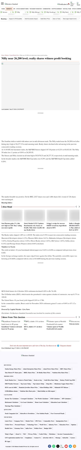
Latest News (8, 421)
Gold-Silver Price (45, 18)
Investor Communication (65, 434)
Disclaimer (52, 434)
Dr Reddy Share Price (43, 373)
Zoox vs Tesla (56, 18)
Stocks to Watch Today (25, 380)
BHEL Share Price (29, 373)
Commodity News (48, 421)
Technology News (32, 425)
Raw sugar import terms (70, 18)
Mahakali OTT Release (61, 387)
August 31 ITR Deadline (15, 18)
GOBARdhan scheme (11, 391)
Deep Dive (49, 384)
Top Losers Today (26, 384)
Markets (9, 8)
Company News (18, 421)
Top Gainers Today (38, 384)
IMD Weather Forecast (11, 384)
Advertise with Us (48, 438)
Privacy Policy (32, 434)
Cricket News (9, 425)
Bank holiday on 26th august (46, 391)
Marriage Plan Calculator (12, 406)
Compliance (28, 438)
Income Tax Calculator (12, 399)
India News (29, 428)
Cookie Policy (43, 434)
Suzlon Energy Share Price (13, 369)
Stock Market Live (10, 380)
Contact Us (37, 438)
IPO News (38, 421)
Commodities (46, 8)
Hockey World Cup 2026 (67, 380)
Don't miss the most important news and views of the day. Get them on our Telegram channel (40, 346)
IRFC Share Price (65, 369)
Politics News (38, 428)
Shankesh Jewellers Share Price (28, 387)
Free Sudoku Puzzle (43, 413)
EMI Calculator (55, 399)
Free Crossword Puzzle (57, 413)
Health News (8, 428)
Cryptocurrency (56, 8)
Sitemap (57, 438)
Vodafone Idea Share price (28, 391)
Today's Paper (9, 434)
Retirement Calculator (11, 402)
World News (43, 425)
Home (3, 8)
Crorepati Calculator (27, 399)
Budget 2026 (48, 428)
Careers (72, 438)
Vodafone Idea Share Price (60, 373)
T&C (24, 434)
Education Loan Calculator (59, 402)
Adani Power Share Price (50, 369)
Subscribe (65, 438)
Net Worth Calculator (41, 399)
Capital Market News (14, 55)
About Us (18, 434)
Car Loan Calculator (26, 402)
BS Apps (7, 441)
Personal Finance (20, 425)
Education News (64, 425)
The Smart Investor (36, 8)
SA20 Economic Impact (31, 18)
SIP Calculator (66, 399)
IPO (14, 8)
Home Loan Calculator (42, 402)
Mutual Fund (67, 8)
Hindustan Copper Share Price (63, 384)
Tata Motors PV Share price (13, 373)
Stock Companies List (11, 413)
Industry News (53, 425)
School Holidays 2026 (46, 387)
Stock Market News (22, 8)
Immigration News (61, 421)
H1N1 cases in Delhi (11, 387)
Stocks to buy (38, 380)
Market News (29, 421)
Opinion (73, 425)
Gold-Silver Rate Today (51, 380)
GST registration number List (14, 438)
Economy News (19, 428)
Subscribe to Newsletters (27, 413)
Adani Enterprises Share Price (32, 369)
